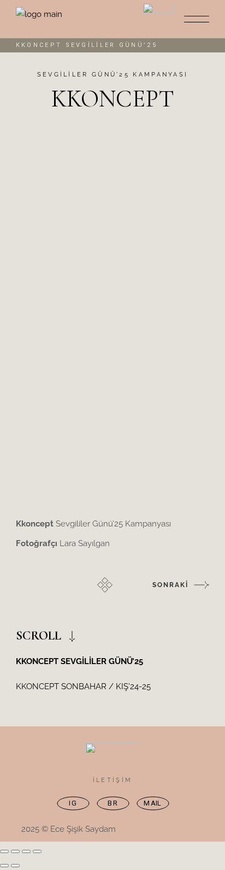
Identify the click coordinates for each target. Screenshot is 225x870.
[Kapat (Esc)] (37, 851)
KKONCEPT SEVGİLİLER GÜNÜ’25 (79, 661)
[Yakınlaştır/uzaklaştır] (4, 851)
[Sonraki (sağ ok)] (15, 865)
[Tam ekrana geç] (15, 851)
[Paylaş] (26, 851)
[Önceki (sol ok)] (4, 865)
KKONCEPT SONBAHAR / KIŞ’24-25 (83, 686)
